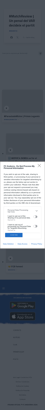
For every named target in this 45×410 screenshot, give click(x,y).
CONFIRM (14, 235)
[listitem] (22, 211)
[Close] (40, 166)
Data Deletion (8, 244)
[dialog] (22, 205)
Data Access (22, 244)
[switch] (35, 217)
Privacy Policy (36, 244)
